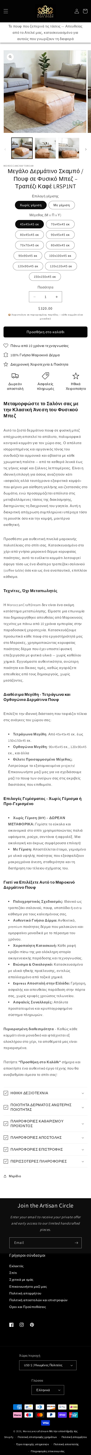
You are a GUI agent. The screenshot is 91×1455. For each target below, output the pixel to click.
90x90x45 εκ (27, 256)
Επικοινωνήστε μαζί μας (28, 1286)
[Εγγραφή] (76, 1242)
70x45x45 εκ (60, 224)
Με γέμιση (61, 205)
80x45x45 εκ (29, 235)
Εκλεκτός (16, 1266)
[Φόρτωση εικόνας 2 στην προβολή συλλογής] (45, 148)
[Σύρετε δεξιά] (86, 149)
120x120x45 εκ (61, 266)
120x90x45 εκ (28, 266)
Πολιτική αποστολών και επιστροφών (38, 1300)
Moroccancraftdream (36, 1431)
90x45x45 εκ (60, 235)
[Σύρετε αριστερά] (5, 149)
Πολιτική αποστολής (66, 1444)
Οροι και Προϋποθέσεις (27, 1307)
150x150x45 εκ (45, 277)
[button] (6, 11)
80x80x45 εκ (60, 245)
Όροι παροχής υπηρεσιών (32, 1444)
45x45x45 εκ (29, 224)
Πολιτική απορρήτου (25, 1293)
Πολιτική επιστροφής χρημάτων (37, 1437)
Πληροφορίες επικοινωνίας (48, 1451)
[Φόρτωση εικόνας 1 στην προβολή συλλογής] (21, 148)
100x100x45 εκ (60, 256)
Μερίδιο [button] (15, 1176)
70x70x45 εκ (29, 245)
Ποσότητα (45, 287)
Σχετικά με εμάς (21, 1279)
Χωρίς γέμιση (31, 205)
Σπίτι (13, 1273)
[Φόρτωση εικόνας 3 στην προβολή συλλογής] (68, 148)
